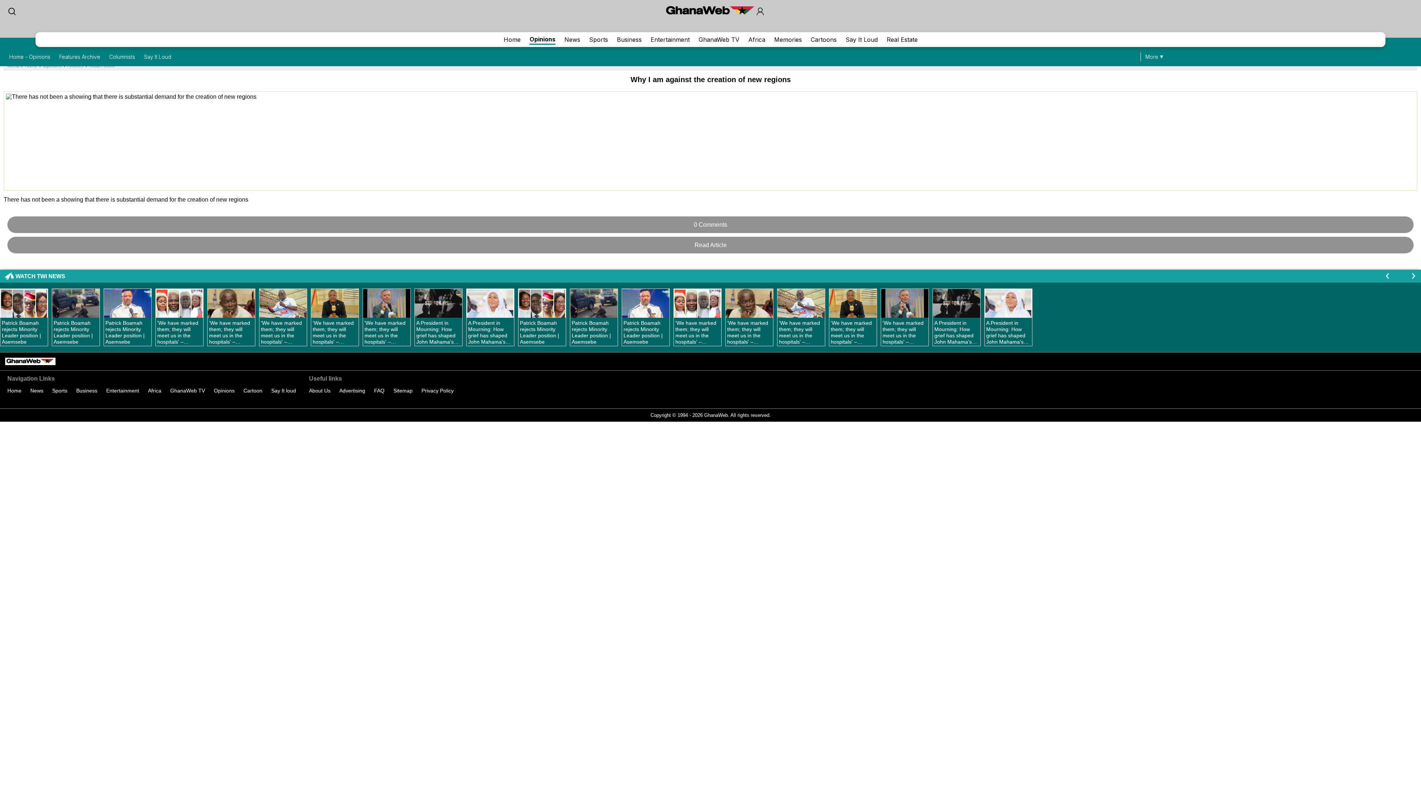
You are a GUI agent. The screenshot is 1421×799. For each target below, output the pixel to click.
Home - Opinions (29, 57)
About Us (319, 391)
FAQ (379, 391)
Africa (756, 39)
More (1151, 57)
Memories (788, 39)
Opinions (542, 39)
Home (512, 39)
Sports (598, 39)
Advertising (352, 391)
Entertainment (670, 39)
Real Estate (902, 39)
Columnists (122, 57)
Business (629, 39)
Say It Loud (862, 39)
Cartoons (824, 39)
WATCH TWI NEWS (40, 276)
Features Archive (79, 57)
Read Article (711, 245)
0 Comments (710, 225)
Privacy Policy (437, 391)
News (572, 39)
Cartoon (252, 391)
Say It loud (283, 391)
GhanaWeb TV (719, 39)
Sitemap (403, 391)
